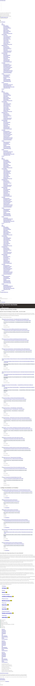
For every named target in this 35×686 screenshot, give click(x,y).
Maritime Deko (5, 54)
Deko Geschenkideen (4, 120)
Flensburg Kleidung (6, 32)
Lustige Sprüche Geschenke (5, 307)
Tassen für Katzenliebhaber (7, 36)
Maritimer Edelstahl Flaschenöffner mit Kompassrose (11, 502)
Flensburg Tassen (5, 43)
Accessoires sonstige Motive (7, 72)
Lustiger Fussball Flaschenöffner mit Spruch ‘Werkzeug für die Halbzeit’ (14, 545)
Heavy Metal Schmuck (6, 47)
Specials (3, 82)
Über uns (3, 156)
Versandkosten (7, 497)
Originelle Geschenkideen (6, 79)
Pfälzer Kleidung (5, 96)
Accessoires (3, 197)
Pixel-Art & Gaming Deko (6, 57)
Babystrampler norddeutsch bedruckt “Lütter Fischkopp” (12, 512)
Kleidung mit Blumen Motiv (7, 31)
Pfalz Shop (4, 78)
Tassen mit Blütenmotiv (6, 42)
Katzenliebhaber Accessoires (7, 132)
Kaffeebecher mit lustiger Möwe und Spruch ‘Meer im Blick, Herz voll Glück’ (14, 440)
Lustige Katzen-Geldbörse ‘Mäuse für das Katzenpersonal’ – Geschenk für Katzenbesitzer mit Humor (18, 492)
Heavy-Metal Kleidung (6, 161)
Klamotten (3, 24)
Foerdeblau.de (7, 681)
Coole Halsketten (5, 83)
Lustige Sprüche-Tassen (6, 222)
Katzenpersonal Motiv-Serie (7, 85)
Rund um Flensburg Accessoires (7, 71)
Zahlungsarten (4, 630)
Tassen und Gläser (4, 34)
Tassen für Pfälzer (6, 107)
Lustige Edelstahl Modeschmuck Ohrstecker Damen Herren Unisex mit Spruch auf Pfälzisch (17, 522)
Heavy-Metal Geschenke (6, 144)
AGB (2, 634)
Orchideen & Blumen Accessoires (8, 70)
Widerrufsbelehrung (4, 647)
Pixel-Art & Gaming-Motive (7, 80)
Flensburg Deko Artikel (6, 60)
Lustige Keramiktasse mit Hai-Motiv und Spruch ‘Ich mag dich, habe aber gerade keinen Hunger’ (17, 450)
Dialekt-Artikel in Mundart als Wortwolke (8, 288)
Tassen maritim (5, 35)
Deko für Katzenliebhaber (6, 55)
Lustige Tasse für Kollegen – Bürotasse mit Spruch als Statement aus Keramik (15, 400)
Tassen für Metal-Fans (6, 37)
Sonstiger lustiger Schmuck (7, 186)
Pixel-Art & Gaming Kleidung (7, 95)
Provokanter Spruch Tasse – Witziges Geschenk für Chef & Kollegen (13, 460)
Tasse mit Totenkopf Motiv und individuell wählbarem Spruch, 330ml (13, 480)
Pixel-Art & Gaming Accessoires (7, 67)
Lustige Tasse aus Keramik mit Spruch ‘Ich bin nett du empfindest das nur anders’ (15, 470)
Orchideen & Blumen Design (7, 81)
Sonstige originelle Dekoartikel (7, 61)
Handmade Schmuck (4, 45)
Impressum (3, 629)
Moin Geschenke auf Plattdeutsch (8, 84)
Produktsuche (2, 18)
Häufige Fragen (4, 632)
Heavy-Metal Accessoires (6, 66)
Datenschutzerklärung (5, 648)
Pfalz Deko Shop (5, 58)
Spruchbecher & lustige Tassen (7, 44)
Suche (1, 297)
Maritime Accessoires (6, 198)
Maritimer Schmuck (6, 46)
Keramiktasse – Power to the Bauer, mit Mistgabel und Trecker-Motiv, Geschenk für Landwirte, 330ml (18, 430)
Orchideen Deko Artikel (6, 59)
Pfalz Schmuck (5, 49)
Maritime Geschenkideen (6, 209)
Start (2, 23)
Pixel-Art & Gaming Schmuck (7, 48)
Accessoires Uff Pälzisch (6, 68)
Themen (3, 73)
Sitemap (3, 649)
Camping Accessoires (6, 69)
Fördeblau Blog (4, 633)
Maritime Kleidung (5, 227)
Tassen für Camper (6, 108)
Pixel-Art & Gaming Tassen (7, 173)
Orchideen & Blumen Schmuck (7, 185)
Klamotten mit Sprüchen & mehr (7, 33)
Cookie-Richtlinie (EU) (5, 639)
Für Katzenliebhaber (6, 210)
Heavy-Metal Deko (5, 56)
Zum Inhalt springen (2, 0)
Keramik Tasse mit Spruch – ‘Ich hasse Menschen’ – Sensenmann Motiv (14, 410)
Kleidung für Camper (6, 30)
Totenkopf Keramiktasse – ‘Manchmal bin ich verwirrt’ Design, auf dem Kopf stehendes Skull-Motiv (18, 420)
